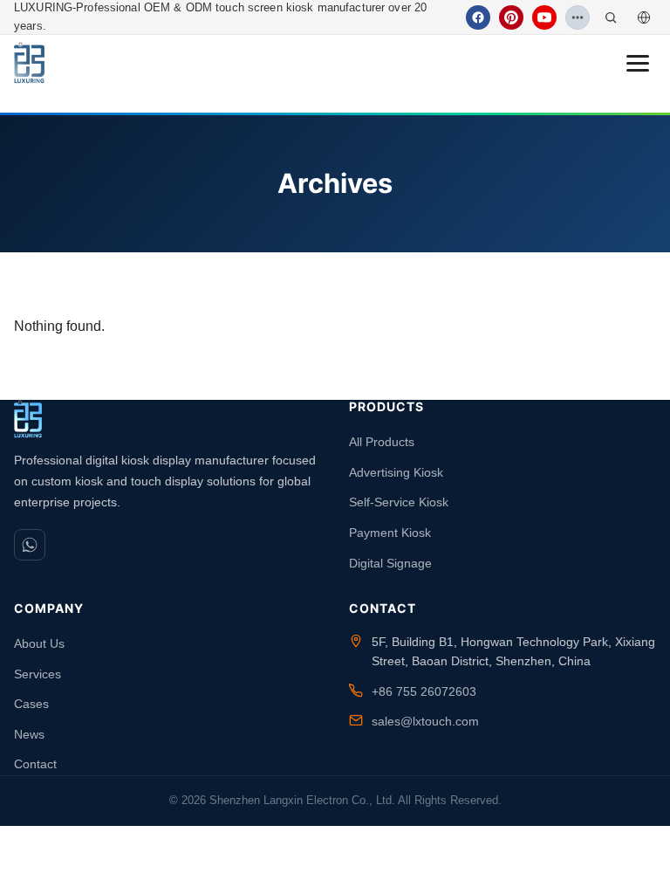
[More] (577, 17)
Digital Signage (390, 563)
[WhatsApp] (29, 544)
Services (37, 674)
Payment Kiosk (390, 533)
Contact (35, 764)
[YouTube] (544, 17)
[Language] (644, 17)
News (29, 734)
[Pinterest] (511, 17)
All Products (381, 442)
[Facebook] (478, 17)
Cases (31, 704)
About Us (39, 643)
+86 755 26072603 (424, 691)
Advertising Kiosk (396, 472)
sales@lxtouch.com (425, 721)
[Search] (610, 17)
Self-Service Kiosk (398, 502)
